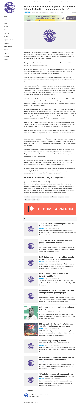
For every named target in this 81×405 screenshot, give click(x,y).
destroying (45, 196)
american (27, 196)
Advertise (6, 56)
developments (53, 196)
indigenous (61, 196)
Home (25, 1)
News (5, 16)
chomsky (39, 196)
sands (33, 199)
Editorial (6, 26)
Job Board (6, 43)
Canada (33, 196)
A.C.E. (5, 20)
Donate (6, 50)
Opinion (6, 30)
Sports (5, 23)
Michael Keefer (35, 12)
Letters (6, 36)
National (30, 1)
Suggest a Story (8, 40)
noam (67, 196)
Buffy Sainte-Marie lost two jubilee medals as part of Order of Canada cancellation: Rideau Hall (56, 259)
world (38, 199)
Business (6, 33)
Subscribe (6, 53)
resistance (27, 199)
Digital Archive (8, 46)
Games (41, 311)
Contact (6, 60)
